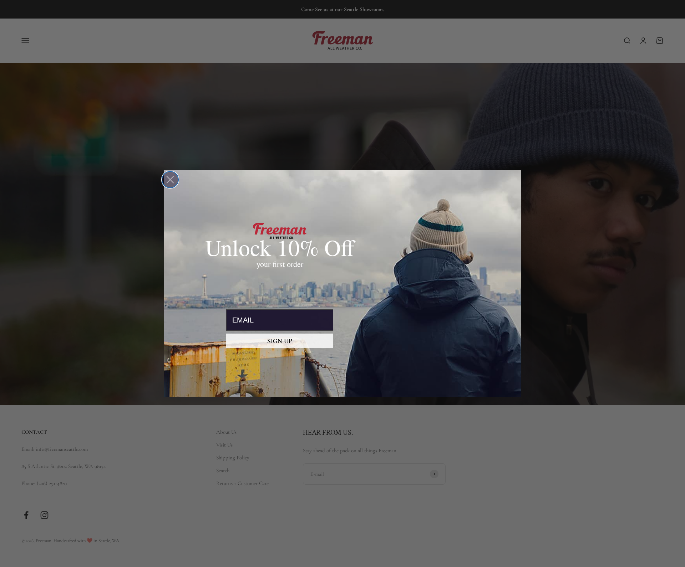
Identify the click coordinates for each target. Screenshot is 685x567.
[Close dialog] (170, 179)
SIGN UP (279, 340)
